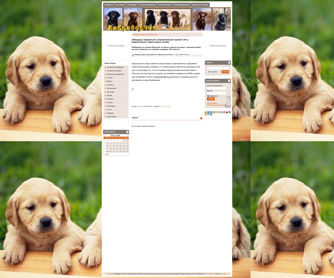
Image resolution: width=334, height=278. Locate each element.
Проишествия (153, 34)
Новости (110, 99)
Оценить (135, 118)
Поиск (209, 63)
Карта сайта (111, 117)
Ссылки (110, 102)
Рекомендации (181, 5)
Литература (111, 88)
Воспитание (165, 5)
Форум (109, 95)
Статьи (109, 78)
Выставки (110, 92)
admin (139, 106)
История (120, 5)
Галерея (110, 85)
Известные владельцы (115, 74)
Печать (110, 274)
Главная (108, 5)
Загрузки (110, 113)
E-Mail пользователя (215, 86)
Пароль (210, 91)
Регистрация (212, 103)
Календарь (111, 106)
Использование (147, 5)
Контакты (223, 274)
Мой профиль (213, 81)
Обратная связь (200, 5)
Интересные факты (114, 71)
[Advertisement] (113, 198)
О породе (132, 5)
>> (128, 135)
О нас (109, 109)
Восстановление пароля (217, 105)
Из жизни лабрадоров (115, 67)
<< (104, 135)
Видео (109, 81)
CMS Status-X (210, 274)
